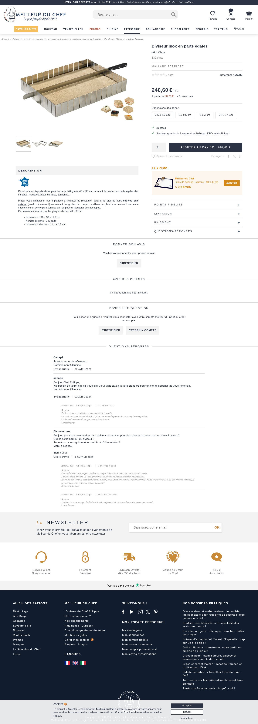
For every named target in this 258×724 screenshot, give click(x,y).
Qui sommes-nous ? (78, 616)
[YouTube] (133, 612)
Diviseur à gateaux (60, 38)
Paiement (71, 625)
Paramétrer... (187, 718)
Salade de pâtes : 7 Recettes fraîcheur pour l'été (212, 673)
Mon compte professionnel (139, 649)
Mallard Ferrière (168, 66)
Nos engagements (77, 620)
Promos (18, 639)
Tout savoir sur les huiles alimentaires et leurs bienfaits (213, 682)
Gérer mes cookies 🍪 (79, 639)
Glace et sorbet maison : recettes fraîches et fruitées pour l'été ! (212, 665)
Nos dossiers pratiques (205, 603)
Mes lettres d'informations (139, 653)
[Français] (68, 663)
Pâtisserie (18, 38)
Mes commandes (133, 634)
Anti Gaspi (20, 616)
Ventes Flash (21, 635)
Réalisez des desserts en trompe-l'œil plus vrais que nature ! (211, 624)
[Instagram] (141, 612)
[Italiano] (83, 663)
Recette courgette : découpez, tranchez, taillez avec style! (213, 633)
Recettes (239, 29)
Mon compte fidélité (135, 639)
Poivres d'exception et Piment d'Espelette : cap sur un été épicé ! (214, 641)
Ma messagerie (132, 630)
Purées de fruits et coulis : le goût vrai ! (209, 688)
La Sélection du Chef (27, 649)
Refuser (187, 712)
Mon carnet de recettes (137, 644)
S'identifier (129, 263)
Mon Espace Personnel (144, 622)
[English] (76, 663)
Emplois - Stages (76, 644)
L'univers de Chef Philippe (82, 611)
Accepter (187, 705)
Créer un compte (143, 330)
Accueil (5, 38)
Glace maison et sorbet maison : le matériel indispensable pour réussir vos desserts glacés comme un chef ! (214, 615)
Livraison (87, 625)
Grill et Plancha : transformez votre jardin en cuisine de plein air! (212, 649)
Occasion (19, 620)
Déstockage (21, 611)
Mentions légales (76, 635)
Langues (73, 654)
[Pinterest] (157, 612)
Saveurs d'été (22, 625)
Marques (19, 644)
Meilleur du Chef (81, 603)
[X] (149, 612)
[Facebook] (125, 612)
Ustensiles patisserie (36, 38)
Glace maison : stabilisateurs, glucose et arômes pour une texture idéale (209, 657)
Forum (17, 654)
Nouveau (19, 630)
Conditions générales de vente (85, 630)
